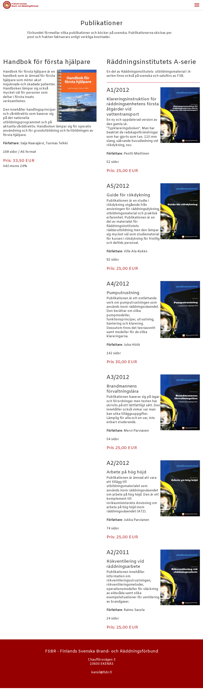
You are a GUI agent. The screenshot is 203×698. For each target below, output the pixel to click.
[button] (197, 5)
